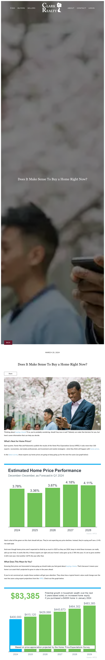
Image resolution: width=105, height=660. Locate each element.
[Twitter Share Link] (10, 379)
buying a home (20, 432)
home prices (94, 449)
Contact (81, 8)
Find (12, 8)
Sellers (31, 8)
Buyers (21, 8)
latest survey (13, 455)
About (71, 8)
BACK (8, 343)
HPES (41, 578)
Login (92, 8)
